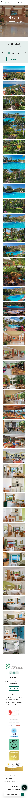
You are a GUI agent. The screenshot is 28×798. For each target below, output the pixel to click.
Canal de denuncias (14, 775)
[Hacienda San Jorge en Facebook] (14, 672)
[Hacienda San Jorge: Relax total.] (25, 2)
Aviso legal (6, 775)
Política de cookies (8, 778)
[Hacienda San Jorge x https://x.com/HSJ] (17, 672)
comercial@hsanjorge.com (15, 702)
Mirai (18, 789)
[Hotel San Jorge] (2, 2)
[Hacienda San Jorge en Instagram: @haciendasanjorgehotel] (10, 672)
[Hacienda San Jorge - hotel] (8, 2)
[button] (22, 794)
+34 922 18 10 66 (15, 704)
